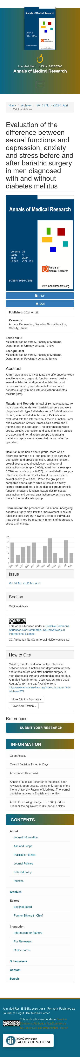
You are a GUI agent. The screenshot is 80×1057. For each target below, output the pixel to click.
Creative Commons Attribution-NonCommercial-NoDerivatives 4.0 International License (39, 630)
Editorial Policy (23, 872)
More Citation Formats (25, 699)
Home (12, 105)
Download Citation (23, 706)
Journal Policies (23, 863)
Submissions (18, 961)
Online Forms (22, 950)
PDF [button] (42, 296)
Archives (26, 105)
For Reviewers (23, 941)
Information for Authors (28, 933)
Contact (15, 970)
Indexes (18, 881)
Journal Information (26, 837)
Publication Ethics (24, 855)
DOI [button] (42, 304)
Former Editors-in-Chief (28, 915)
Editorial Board (23, 907)
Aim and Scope (23, 846)
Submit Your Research (41, 727)
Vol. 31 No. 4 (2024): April (52, 105)
